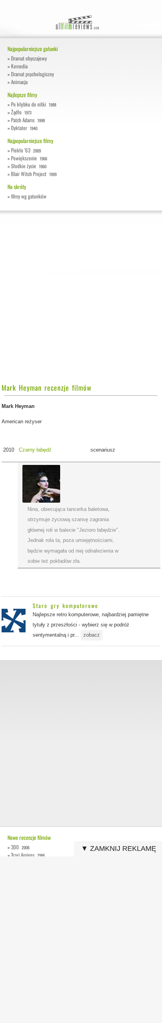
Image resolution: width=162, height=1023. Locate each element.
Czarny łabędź (35, 450)
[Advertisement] (81, 301)
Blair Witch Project (33, 174)
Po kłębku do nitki (33, 104)
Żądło (21, 112)
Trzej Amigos (27, 855)
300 (20, 847)
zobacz (91, 635)
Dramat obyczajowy (29, 58)
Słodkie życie (28, 166)
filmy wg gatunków (28, 196)
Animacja (19, 82)
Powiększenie (29, 158)
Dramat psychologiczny (32, 74)
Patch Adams (27, 120)
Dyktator (24, 128)
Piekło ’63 (25, 150)
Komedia (19, 66)
